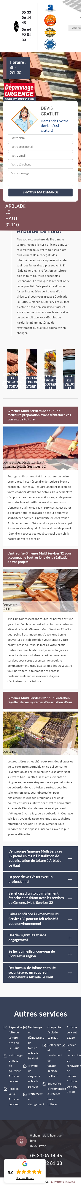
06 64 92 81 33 (26, 35)
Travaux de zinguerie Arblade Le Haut (33, 1076)
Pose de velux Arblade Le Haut (14, 1096)
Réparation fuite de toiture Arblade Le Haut (14, 1038)
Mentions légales (63, 1182)
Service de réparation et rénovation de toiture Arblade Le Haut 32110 (72, 1069)
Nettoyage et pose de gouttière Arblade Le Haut (14, 1068)
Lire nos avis (25, 1178)
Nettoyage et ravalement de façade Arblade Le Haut (53, 1061)
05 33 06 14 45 (26, 18)
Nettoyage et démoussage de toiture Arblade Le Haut (33, 1043)
